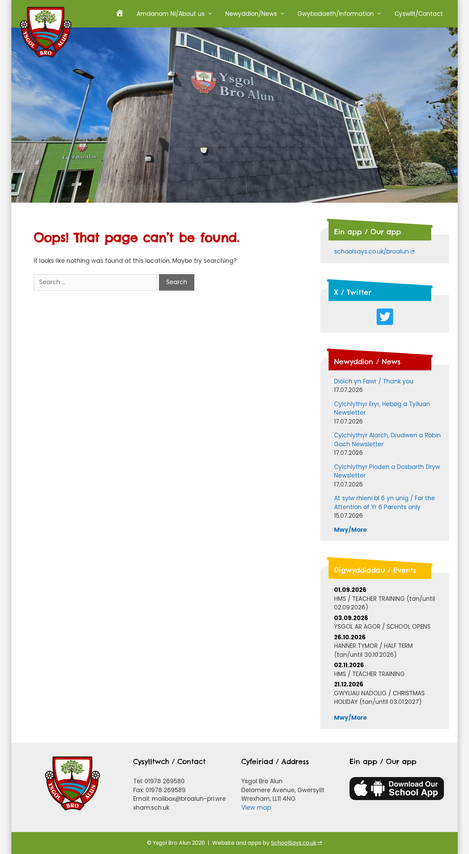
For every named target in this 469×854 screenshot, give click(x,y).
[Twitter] (385, 316)
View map (256, 808)
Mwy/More (350, 530)
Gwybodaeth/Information (335, 14)
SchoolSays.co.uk (294, 843)
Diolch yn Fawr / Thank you (373, 381)
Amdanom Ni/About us (171, 14)
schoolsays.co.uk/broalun (371, 251)
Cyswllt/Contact (418, 14)
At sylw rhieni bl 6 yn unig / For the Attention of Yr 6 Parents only (384, 502)
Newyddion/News (251, 14)
